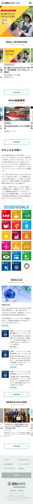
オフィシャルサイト (15, 493)
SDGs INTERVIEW (9, 468)
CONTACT (16, 475)
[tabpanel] (17, 63)
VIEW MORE (16, 92)
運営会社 (21, 468)
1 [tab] (11, 87)
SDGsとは (7, 460)
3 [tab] (17, 87)
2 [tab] (14, 87)
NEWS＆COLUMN (24, 460)
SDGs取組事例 (8, 464)
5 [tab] (23, 87)
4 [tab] (20, 87)
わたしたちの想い (24, 464)
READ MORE (5, 326)
